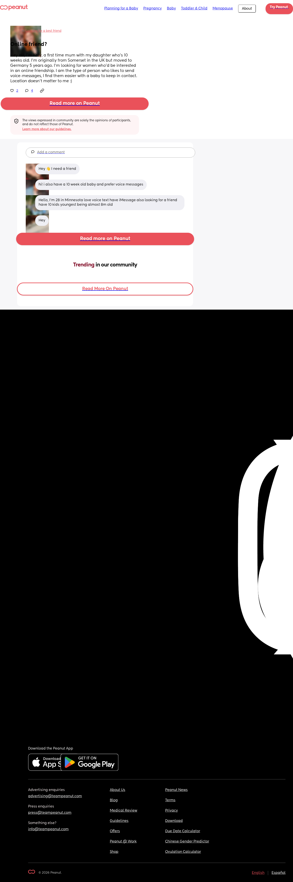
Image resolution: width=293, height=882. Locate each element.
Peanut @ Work (123, 841)
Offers (115, 831)
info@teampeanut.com (48, 829)
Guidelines (119, 821)
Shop (114, 852)
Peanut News (176, 790)
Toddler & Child (194, 8)
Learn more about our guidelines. (46, 129)
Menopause (223, 8)
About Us (117, 790)
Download (174, 821)
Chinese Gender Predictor (187, 841)
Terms (170, 800)
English (258, 873)
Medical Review (123, 810)
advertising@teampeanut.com (55, 796)
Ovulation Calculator (183, 852)
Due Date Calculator (182, 831)
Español (278, 873)
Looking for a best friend (43, 30)
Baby (171, 8)
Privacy (171, 810)
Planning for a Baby (121, 8)
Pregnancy (152, 8)
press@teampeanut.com (49, 813)
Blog (114, 800)
